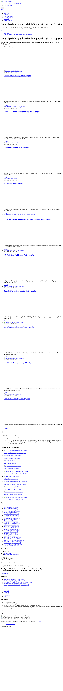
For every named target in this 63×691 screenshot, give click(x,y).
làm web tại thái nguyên (9, 505)
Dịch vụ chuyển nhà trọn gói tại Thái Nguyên (15, 583)
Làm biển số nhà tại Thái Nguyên (17, 399)
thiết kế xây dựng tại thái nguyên (12, 523)
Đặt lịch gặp (7, 595)
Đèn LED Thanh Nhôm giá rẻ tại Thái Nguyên (22, 111)
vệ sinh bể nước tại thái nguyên (11, 536)
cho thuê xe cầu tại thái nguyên (11, 515)
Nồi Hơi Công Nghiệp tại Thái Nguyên (19, 255)
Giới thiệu (6, 14)
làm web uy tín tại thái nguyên (11, 510)
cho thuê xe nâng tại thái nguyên (11, 514)
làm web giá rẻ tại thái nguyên (11, 507)
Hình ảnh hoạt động (8, 17)
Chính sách (39, 621)
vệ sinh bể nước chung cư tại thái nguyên (14, 538)
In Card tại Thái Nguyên (13, 183)
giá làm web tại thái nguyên (10, 512)
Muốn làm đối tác (8, 20)
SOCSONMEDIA (10, 624)
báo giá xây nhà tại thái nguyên (11, 522)
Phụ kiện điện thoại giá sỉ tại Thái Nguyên (14, 579)
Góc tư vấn (6, 19)
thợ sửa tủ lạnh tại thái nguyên (11, 534)
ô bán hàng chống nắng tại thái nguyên (13, 544)
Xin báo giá (6, 593)
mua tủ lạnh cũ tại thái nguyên (11, 533)
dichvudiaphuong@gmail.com (11, 554)
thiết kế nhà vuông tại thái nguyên (12, 529)
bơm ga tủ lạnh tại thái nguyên (11, 532)
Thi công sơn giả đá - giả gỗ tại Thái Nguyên (15, 580)
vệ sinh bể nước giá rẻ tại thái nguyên (13, 541)
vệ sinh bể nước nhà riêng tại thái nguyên (14, 540)
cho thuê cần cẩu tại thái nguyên (11, 516)
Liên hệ (5, 596)
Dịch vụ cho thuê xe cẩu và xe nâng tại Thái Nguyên (16, 585)
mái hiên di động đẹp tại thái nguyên (12, 543)
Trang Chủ (6, 13)
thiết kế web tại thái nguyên (10, 508)
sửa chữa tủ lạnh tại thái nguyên (11, 530)
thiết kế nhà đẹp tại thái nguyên (11, 525)
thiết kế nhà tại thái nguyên (10, 519)
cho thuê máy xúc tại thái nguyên (12, 518)
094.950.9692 (17, 4)
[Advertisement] (31, 58)
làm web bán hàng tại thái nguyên (12, 511)
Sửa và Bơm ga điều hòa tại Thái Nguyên (20, 291)
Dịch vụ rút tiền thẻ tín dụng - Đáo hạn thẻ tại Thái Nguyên (18, 582)
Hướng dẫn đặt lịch (8, 16)
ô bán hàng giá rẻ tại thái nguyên (12, 545)
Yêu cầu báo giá (8, 5)
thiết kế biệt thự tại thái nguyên (11, 526)
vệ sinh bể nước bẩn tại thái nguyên (12, 537)
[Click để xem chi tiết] (13, 71)
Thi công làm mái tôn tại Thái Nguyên (19, 327)
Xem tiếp (6, 105)
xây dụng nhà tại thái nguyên (11, 521)
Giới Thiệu (6, 592)
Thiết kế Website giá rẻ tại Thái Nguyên (19, 363)
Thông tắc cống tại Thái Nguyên (16, 147)
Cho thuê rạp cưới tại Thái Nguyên (17, 76)
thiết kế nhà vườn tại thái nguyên (12, 527)
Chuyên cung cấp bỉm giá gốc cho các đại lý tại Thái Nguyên (27, 219)
